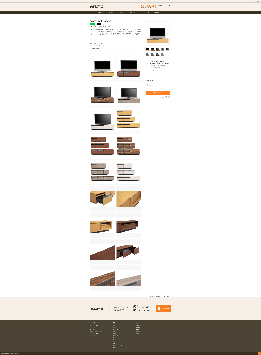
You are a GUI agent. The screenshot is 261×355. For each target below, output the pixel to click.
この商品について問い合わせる (155, 296)
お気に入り (158, 67)
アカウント (257, 1)
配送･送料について (122, 12)
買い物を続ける (167, 296)
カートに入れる (158, 92)
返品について (167, 96)
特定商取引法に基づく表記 (165, 97)
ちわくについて (101, 12)
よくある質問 (146, 12)
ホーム (91, 17)
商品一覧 (111, 12)
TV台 (95, 17)
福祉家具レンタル (134, 12)
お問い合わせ (156, 12)
